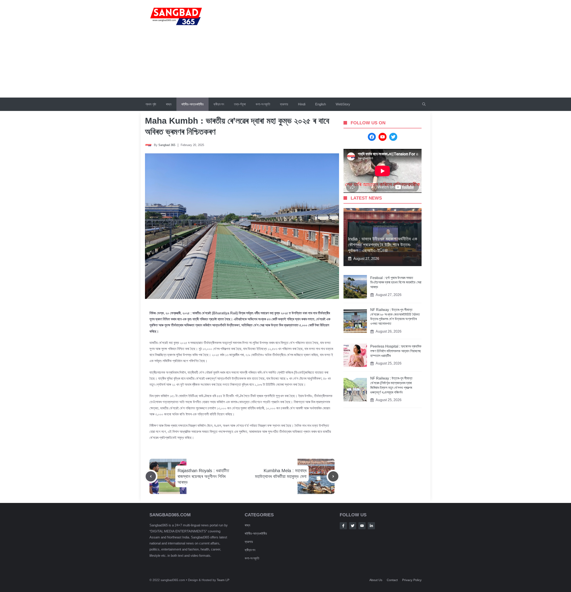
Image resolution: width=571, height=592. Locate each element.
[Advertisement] (285, 64)
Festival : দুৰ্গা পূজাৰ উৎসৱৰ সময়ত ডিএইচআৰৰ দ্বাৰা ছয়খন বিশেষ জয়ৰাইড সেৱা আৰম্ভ (395, 282)
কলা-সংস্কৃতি (263, 104)
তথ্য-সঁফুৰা (240, 104)
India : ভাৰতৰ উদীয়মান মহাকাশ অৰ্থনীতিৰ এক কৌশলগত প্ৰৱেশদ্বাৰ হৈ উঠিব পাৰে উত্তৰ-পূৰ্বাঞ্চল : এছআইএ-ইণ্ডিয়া (382, 244)
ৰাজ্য (169, 104)
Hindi (301, 104)
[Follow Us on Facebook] (343, 525)
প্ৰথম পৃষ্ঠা (150, 104)
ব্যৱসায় (284, 104)
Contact (392, 580)
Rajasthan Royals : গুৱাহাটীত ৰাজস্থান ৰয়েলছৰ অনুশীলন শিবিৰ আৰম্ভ (203, 476)
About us (375, 580)
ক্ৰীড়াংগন (218, 104)
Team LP (223, 580)
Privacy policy (412, 580)
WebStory (343, 104)
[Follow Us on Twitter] (352, 525)
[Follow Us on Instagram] (362, 525)
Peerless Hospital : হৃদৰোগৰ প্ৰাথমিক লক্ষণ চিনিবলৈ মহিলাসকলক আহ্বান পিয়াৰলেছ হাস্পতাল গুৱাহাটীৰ (395, 351)
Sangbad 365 (166, 145)
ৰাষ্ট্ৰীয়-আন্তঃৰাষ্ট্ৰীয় (192, 104)
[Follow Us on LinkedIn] (371, 525)
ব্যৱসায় (249, 542)
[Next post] (333, 476)
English (320, 104)
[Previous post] (150, 476)
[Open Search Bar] (423, 104)
